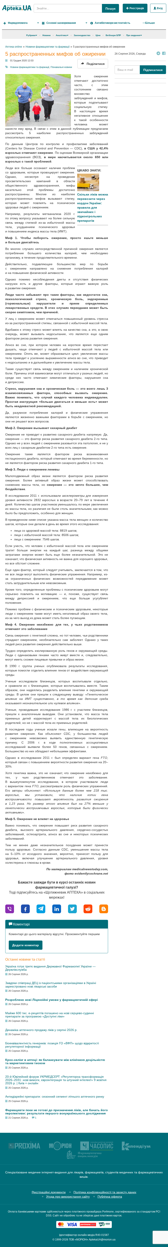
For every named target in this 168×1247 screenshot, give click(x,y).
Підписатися (153, 70)
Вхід (159, 8)
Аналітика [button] (61, 35)
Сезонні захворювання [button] (61, 22)
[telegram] (41, 908)
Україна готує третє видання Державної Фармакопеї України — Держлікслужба (50, 968)
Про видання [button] (133, 35)
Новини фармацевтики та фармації (29, 67)
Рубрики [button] (30, 35)
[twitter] (72, 908)
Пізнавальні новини (61, 67)
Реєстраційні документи (49, 1192)
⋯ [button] (149, 22)
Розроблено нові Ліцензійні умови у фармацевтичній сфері (51, 999)
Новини (46, 35)
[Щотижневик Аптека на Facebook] (164, 54)
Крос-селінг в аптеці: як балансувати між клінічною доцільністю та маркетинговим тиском (55, 1061)
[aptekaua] (103, 908)
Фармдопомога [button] (18, 22)
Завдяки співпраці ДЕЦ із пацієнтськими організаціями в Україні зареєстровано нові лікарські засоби (50, 984)
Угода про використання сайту (68, 1196)
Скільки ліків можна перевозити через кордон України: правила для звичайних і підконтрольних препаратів (92, 207)
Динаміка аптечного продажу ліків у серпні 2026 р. (41, 1030)
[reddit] (88, 908)
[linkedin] (56, 908)
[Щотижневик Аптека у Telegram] (158, 54)
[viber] (9, 908)
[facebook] (25, 908)
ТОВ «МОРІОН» (78, 1239)
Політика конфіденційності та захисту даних (105, 1192)
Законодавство (82, 35)
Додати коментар (25, 945)
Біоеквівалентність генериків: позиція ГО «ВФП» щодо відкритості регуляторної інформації (52, 1044)
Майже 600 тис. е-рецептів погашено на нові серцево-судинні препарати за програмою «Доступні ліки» (49, 1014)
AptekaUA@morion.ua (102, 1239)
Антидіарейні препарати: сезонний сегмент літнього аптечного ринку (54, 1096)
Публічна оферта (110, 1196)
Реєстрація (136, 8)
